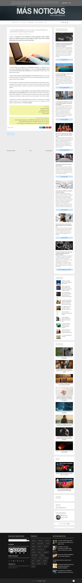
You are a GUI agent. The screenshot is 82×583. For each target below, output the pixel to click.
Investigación (45, 552)
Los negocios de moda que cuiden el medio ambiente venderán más (66, 308)
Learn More (64, 2)
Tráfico (45, 563)
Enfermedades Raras (41, 549)
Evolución (33, 552)
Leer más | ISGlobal (64, 119)
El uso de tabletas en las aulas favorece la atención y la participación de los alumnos (33, 123)
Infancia (39, 552)
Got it (69, 2)
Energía (33, 549)
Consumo (47, 543)
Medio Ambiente (39, 22)
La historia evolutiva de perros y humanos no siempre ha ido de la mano (67, 331)
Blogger (68, 523)
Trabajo (33, 563)
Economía (39, 546)
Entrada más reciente (11, 150)
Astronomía (31, 22)
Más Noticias (64, 515)
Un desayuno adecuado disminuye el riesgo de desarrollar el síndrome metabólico (66, 566)
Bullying (33, 543)
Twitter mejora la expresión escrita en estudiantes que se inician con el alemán (34, 121)
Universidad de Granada (45, 108)
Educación (46, 546)
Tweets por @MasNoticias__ (61, 507)
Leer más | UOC (64, 59)
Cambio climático (40, 543)
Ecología (33, 546)
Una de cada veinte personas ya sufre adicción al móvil (67, 313)
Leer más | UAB (64, 209)
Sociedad (38, 560)
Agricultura (34, 540)
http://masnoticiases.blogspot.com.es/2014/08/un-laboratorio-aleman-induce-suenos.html (32, 119)
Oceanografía (34, 557)
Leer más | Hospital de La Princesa (64, 269)
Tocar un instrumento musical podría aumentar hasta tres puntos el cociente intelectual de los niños (64, 295)
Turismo (33, 566)
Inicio (9, 22)
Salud (33, 560)
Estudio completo (45, 113)
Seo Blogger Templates (41, 580)
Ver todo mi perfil (64, 517)
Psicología (23, 22)
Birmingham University (44, 110)
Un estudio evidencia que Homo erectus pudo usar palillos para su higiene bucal (65, 542)
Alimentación (15, 22)
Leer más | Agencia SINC (64, 87)
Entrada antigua (49, 150)
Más (46, 22)
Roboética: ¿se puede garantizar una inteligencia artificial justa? (67, 282)
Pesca (40, 557)
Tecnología (44, 560)
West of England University (44, 111)
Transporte (39, 563)
